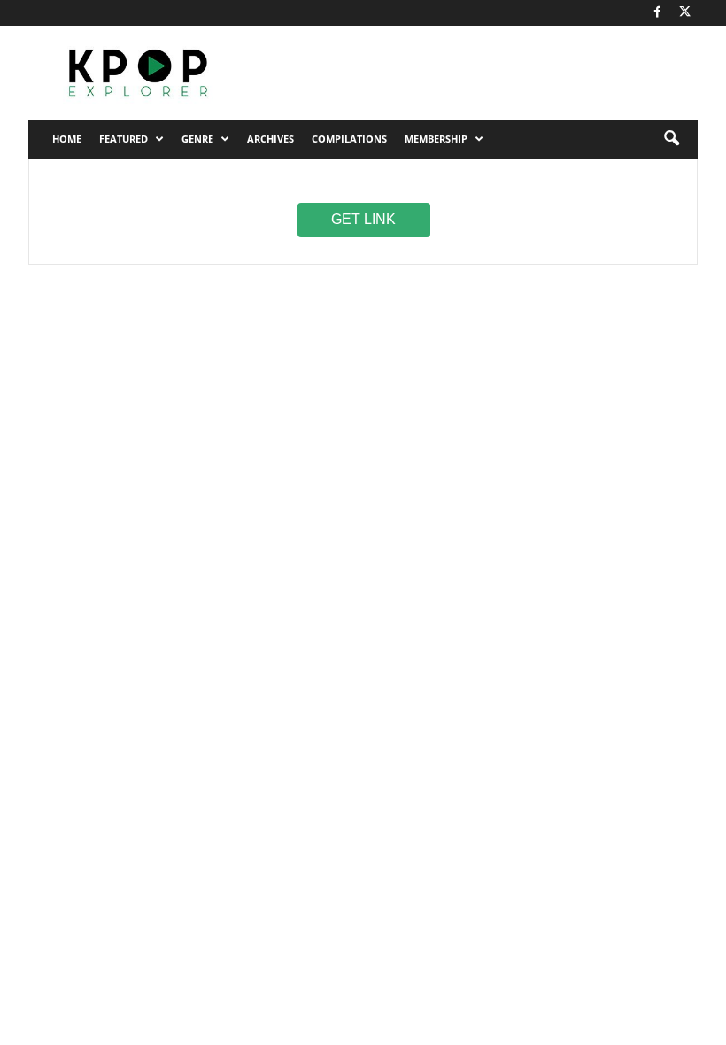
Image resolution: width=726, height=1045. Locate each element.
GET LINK (363, 219)
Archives (270, 138)
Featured (123, 138)
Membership (436, 138)
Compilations (349, 138)
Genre (197, 138)
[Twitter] (684, 13)
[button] (671, 139)
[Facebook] (657, 13)
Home (66, 138)
